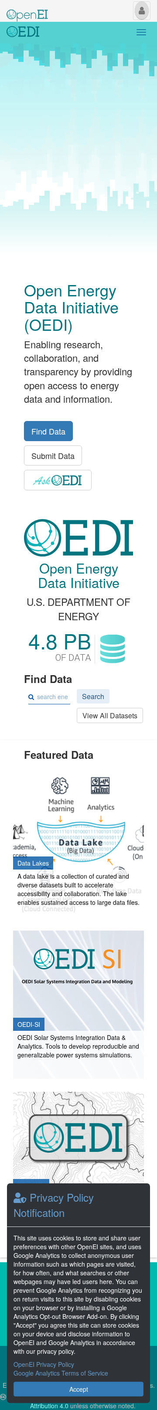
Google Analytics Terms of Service (61, 1373)
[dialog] (78, 1293)
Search (93, 696)
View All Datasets (109, 715)
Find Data (48, 431)
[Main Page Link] (27, 10)
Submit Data (53, 455)
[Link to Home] (23, 33)
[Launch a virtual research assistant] (58, 480)
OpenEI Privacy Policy (44, 1364)
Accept (78, 1389)
